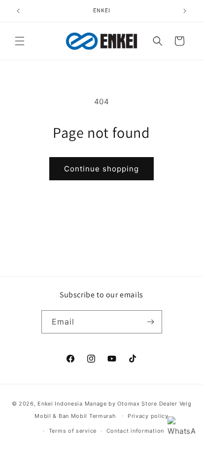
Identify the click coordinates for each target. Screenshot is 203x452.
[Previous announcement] (18, 11)
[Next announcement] (185, 11)
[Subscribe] (151, 321)
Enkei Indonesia (60, 403)
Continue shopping (101, 168)
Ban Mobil (73, 415)
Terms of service (73, 430)
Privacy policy (148, 415)
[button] (20, 41)
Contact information (135, 430)
